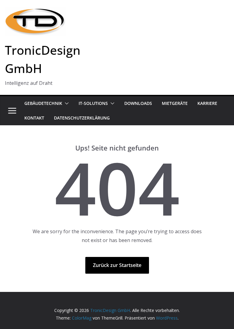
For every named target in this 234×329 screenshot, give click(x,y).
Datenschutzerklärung (82, 118)
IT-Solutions (93, 103)
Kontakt (34, 118)
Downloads (138, 103)
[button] (65, 103)
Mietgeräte (175, 103)
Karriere (207, 103)
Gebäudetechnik (43, 103)
